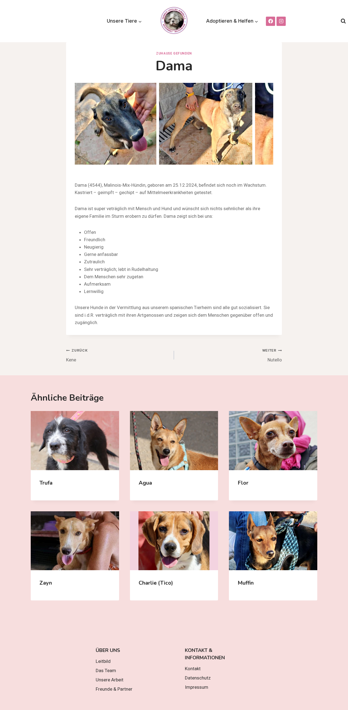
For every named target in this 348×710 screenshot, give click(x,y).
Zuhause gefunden (174, 53)
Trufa (45, 483)
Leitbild (103, 661)
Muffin (246, 583)
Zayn (45, 583)
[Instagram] (281, 21)
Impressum (196, 687)
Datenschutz (198, 678)
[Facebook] (270, 21)
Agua (145, 483)
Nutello (272, 355)
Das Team (106, 670)
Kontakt (193, 668)
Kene (77, 355)
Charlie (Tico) (156, 583)
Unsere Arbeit (109, 679)
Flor (243, 483)
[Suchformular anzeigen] (343, 21)
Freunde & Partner (114, 689)
